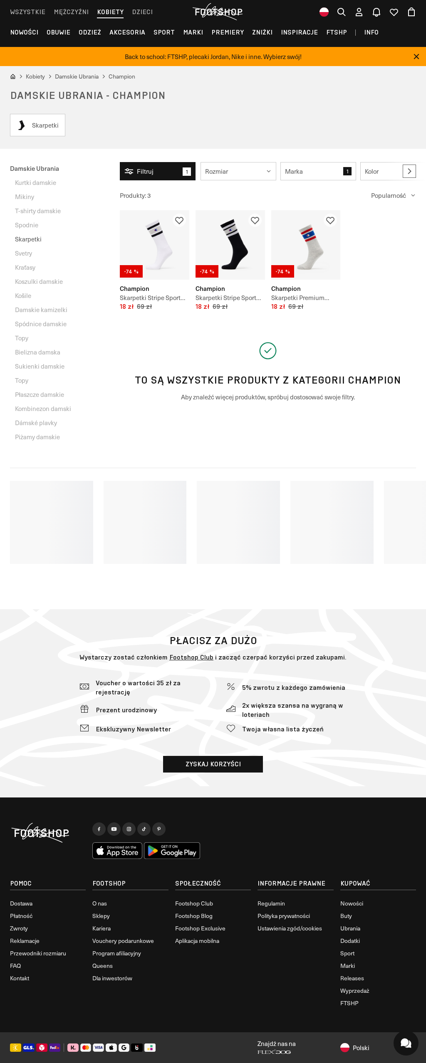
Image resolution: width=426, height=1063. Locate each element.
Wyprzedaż (354, 990)
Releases (352, 978)
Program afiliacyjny (116, 953)
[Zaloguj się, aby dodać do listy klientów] (179, 220)
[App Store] (117, 850)
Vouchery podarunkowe (123, 941)
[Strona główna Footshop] (218, 12)
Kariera (101, 928)
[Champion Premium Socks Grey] (306, 245)
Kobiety (110, 12)
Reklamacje (25, 941)
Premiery (227, 32)
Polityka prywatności (284, 916)
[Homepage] (48, 833)
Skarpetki (28, 239)
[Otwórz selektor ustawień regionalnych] (324, 12)
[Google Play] (172, 850)
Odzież (90, 32)
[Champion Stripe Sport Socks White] (154, 245)
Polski (361, 1047)
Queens (102, 965)
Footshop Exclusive (200, 928)
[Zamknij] (416, 56)
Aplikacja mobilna (197, 941)
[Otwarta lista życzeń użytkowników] (394, 12)
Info (371, 32)
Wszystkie (27, 12)
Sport (164, 32)
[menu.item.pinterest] (159, 829)
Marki (193, 32)
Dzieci (142, 12)
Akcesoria (127, 32)
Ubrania (350, 928)
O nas (99, 903)
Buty (346, 916)
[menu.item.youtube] (114, 829)
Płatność (21, 916)
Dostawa (21, 903)
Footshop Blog (194, 916)
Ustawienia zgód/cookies (290, 928)
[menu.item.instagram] (129, 829)
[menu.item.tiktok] (144, 829)
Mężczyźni (71, 12)
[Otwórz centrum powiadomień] (376, 12)
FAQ (15, 965)
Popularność (388, 195)
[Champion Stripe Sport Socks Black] (230, 245)
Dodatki (350, 941)
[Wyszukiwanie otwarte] (341, 12)
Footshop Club (191, 657)
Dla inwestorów (112, 978)
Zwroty (19, 928)
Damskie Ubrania (34, 168)
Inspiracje (299, 32)
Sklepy (101, 916)
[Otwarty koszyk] (411, 12)
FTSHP (336, 32)
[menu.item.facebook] (99, 829)
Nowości (24, 32)
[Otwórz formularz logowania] (359, 12)
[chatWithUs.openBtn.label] (406, 1043)
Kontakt (19, 978)
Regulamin (271, 903)
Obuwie (58, 32)
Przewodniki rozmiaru (38, 953)
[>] (409, 171)
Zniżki (262, 32)
